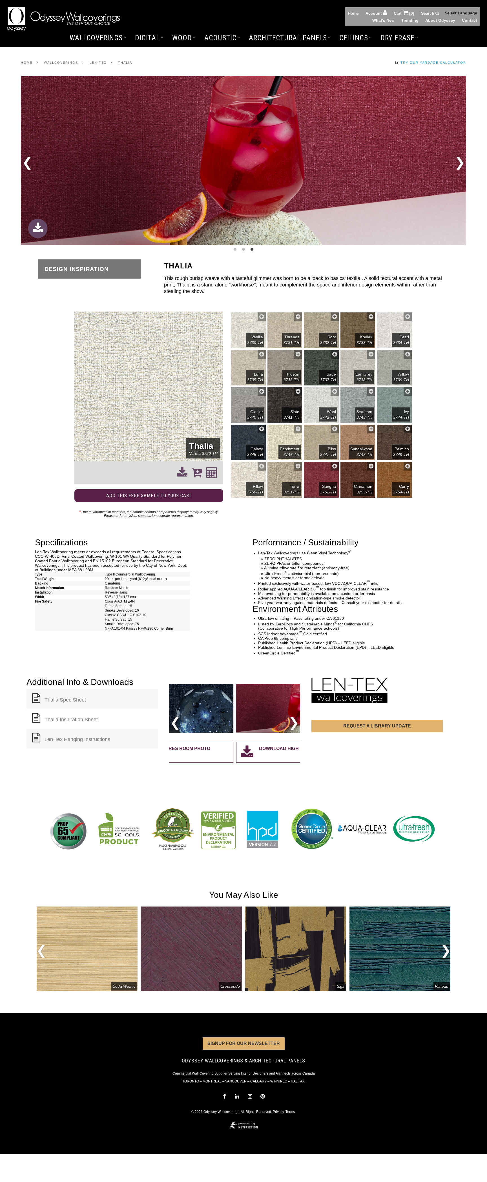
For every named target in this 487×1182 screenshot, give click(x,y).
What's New (383, 20)
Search (428, 13)
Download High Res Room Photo (235, 748)
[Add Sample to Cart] (262, 316)
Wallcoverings (96, 38)
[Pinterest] (262, 1096)
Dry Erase (397, 38)
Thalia (125, 62)
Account (374, 13)
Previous (27, 164)
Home (353, 13)
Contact (469, 20)
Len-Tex (98, 62)
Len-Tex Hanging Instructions (77, 739)
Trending (410, 20)
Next (459, 161)
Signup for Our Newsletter (243, 1043)
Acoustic (220, 38)
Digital (147, 38)
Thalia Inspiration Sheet (71, 719)
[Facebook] (224, 1096)
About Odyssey (440, 20)
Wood (182, 38)
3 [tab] (252, 249)
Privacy (278, 1112)
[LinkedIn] (237, 1096)
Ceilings (353, 38)
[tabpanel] (243, 161)
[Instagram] (250, 1096)
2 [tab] (243, 249)
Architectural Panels (288, 38)
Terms (290, 1112)
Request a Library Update (377, 726)
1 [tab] (235, 249)
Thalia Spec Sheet (65, 700)
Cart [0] (404, 13)
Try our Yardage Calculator (432, 62)
